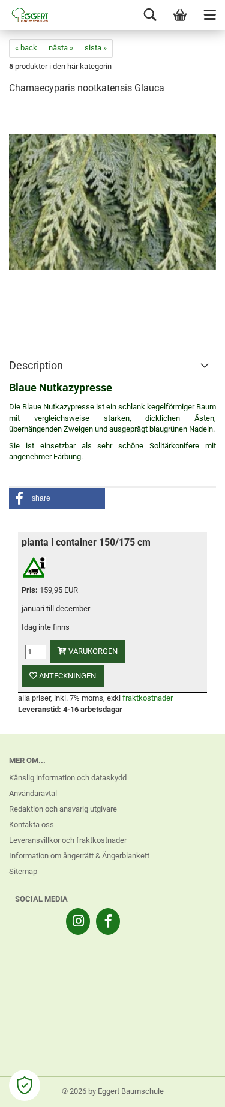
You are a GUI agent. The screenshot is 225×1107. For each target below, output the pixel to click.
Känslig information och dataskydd (68, 777)
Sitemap (23, 871)
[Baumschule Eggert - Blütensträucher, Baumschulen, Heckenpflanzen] (24, 15)
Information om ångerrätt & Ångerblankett (79, 855)
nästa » (61, 47)
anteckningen (66, 675)
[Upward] (192, 1089)
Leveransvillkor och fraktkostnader (68, 840)
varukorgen (92, 651)
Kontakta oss (31, 824)
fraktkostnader (147, 697)
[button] (57, 498)
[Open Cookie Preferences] (24, 1085)
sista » (96, 47)
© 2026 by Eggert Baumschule (113, 1091)
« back (26, 47)
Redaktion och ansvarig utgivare (63, 808)
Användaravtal (33, 793)
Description (36, 365)
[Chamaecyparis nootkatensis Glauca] (112, 195)
